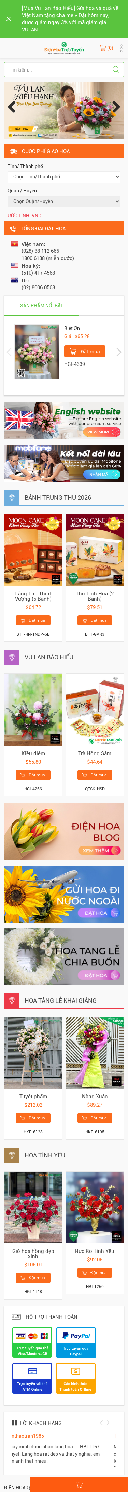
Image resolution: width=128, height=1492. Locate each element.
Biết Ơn (72, 328)
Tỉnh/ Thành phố (25, 166)
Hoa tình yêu (45, 1155)
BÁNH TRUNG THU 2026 (58, 497)
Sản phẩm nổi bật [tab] (41, 305)
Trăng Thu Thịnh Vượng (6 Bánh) (33, 596)
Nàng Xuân (95, 1096)
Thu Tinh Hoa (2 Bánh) (95, 596)
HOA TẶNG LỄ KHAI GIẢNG (61, 1000)
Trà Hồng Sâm (94, 753)
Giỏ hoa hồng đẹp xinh (33, 1253)
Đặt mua (89, 351)
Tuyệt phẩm (33, 1096)
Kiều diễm (33, 753)
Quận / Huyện (22, 190)
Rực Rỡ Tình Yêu (94, 1251)
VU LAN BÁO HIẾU (49, 657)
